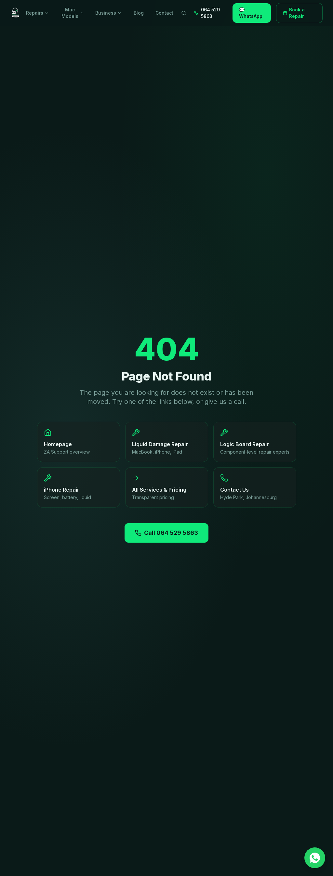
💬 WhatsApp (250, 13)
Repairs (34, 13)
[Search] (184, 13)
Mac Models (69, 13)
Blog (139, 13)
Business (105, 13)
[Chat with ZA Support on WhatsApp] (314, 857)
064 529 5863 (210, 13)
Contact (164, 13)
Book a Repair (297, 13)
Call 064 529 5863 (171, 532)
